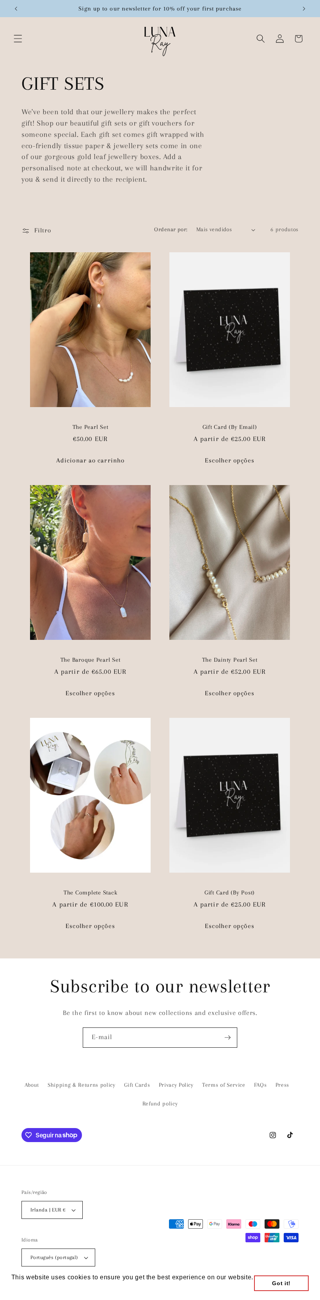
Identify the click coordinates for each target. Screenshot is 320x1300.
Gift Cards (137, 1085)
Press (282, 1085)
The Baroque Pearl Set (90, 659)
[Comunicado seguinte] (304, 8)
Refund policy (160, 1103)
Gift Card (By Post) (229, 892)
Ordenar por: (170, 229)
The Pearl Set (90, 426)
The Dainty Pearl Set (230, 659)
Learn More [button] (29, 1287)
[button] (18, 38)
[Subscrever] (227, 1037)
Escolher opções (229, 460)
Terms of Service (223, 1085)
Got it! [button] (281, 1283)
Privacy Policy (176, 1085)
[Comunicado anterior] (16, 8)
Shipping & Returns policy (82, 1085)
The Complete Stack (90, 892)
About (32, 1085)
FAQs (260, 1085)
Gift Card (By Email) (230, 426)
